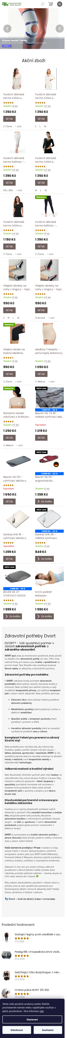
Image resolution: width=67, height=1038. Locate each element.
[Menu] (59, 4)
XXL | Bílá (8, 190)
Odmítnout (17, 1030)
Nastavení (32, 1019)
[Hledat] (42, 4)
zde (42, 1011)
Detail (9, 118)
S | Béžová (40, 381)
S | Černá (7, 126)
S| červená (40, 317)
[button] (5, 28)
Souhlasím (48, 1030)
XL (45, 126)
